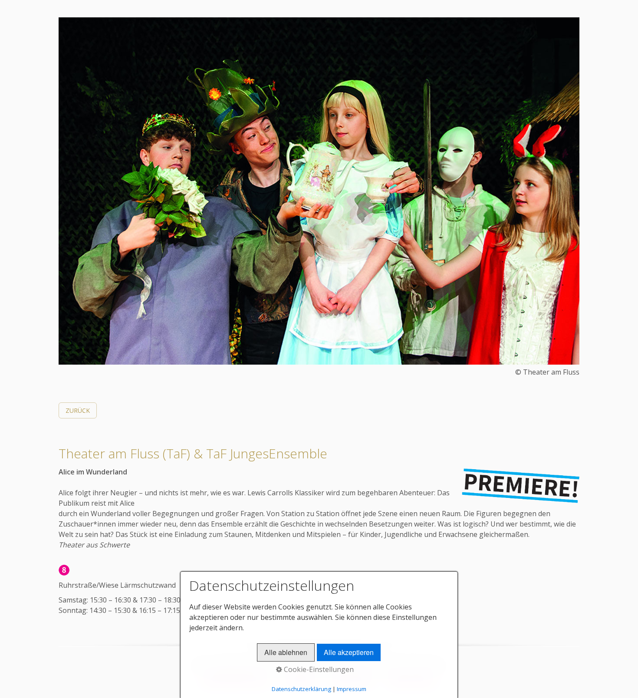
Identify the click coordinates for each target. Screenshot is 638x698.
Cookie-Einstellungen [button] (318, 669)
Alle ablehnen (285, 652)
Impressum (351, 689)
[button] (78, 410)
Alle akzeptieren (349, 652)
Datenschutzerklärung (301, 689)
